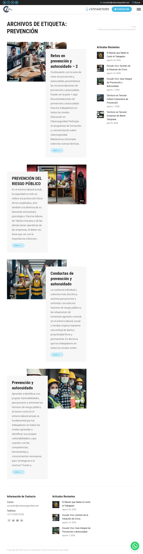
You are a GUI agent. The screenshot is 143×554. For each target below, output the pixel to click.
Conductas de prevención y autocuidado (62, 278)
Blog (11, 78)
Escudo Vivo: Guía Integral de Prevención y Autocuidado (119, 82)
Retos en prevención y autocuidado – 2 (64, 61)
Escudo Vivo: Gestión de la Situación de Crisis (118, 68)
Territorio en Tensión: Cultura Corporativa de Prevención (117, 99)
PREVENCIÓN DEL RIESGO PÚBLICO (27, 181)
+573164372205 (99, 9)
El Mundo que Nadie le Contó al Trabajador (118, 55)
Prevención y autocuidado (22, 385)
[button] (135, 546)
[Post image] (100, 55)
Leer (55, 150)
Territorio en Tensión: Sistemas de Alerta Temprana (117, 116)
